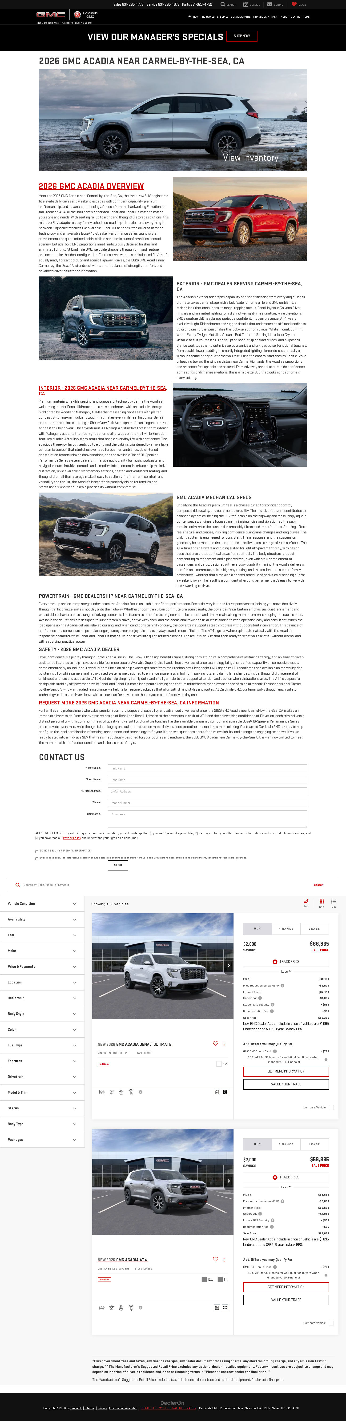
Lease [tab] (314, 929)
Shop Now (242, 36)
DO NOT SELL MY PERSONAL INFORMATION (168, 1408)
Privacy (102, 1408)
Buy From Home (300, 16)
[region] (286, 1020)
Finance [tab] (286, 929)
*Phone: (96, 802)
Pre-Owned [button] (208, 16)
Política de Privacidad (123, 1408)
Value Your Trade (286, 1084)
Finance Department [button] (265, 16)
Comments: (94, 814)
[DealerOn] (173, 1403)
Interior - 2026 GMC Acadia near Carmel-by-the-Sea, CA (103, 391)
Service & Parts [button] (241, 16)
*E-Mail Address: (91, 791)
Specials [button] (223, 16)
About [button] (285, 16)
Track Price (289, 962)
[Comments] (217, 1092)
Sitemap (90, 1408)
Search (318, 885)
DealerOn (76, 1408)
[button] (228, 966)
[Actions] (224, 1044)
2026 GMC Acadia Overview (91, 186)
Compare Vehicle (314, 1107)
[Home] (189, 16)
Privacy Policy (72, 838)
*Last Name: (93, 779)
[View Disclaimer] (141, 1092)
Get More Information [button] (286, 1071)
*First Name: (93, 768)
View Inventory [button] (250, 157)
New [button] (195, 16)
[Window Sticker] (225, 1092)
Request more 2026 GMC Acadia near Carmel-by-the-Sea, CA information (129, 703)
